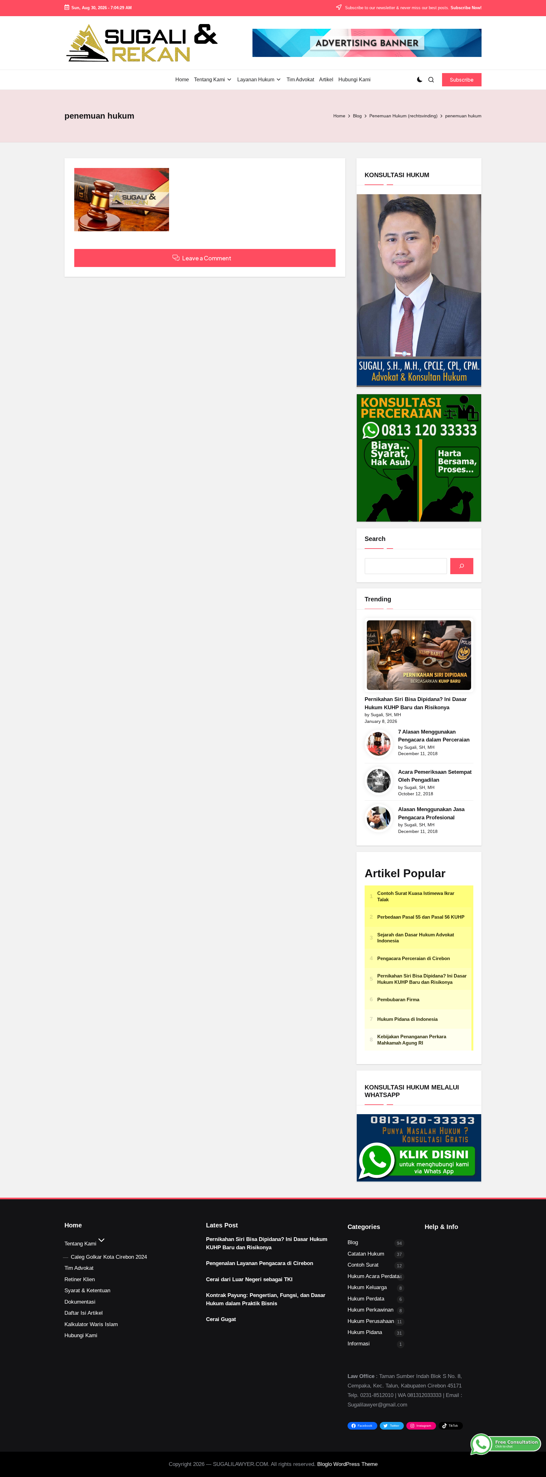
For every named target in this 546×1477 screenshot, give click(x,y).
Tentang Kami (80, 1244)
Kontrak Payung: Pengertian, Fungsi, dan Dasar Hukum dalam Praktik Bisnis (265, 1299)
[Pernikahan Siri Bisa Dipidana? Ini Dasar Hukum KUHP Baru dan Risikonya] (419, 655)
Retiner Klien (79, 1279)
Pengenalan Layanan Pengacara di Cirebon (259, 1263)
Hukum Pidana (365, 1332)
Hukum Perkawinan (370, 1310)
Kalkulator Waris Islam (91, 1324)
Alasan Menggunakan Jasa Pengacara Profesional (431, 813)
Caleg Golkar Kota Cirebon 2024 (109, 1257)
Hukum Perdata (366, 1299)
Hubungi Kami (80, 1335)
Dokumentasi (79, 1302)
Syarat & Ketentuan (87, 1291)
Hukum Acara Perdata (373, 1276)
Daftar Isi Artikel (83, 1313)
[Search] (461, 566)
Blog (353, 1242)
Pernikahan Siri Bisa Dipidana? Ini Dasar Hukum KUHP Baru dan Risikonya (416, 703)
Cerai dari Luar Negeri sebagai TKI (249, 1279)
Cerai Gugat (221, 1319)
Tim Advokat (79, 1268)
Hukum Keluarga (367, 1287)
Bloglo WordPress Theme (347, 1464)
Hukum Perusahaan (371, 1321)
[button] (462, 79)
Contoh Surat (363, 1265)
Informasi (359, 1344)
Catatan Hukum (366, 1254)
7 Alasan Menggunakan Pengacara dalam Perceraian (434, 736)
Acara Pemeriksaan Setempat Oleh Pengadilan (435, 776)
